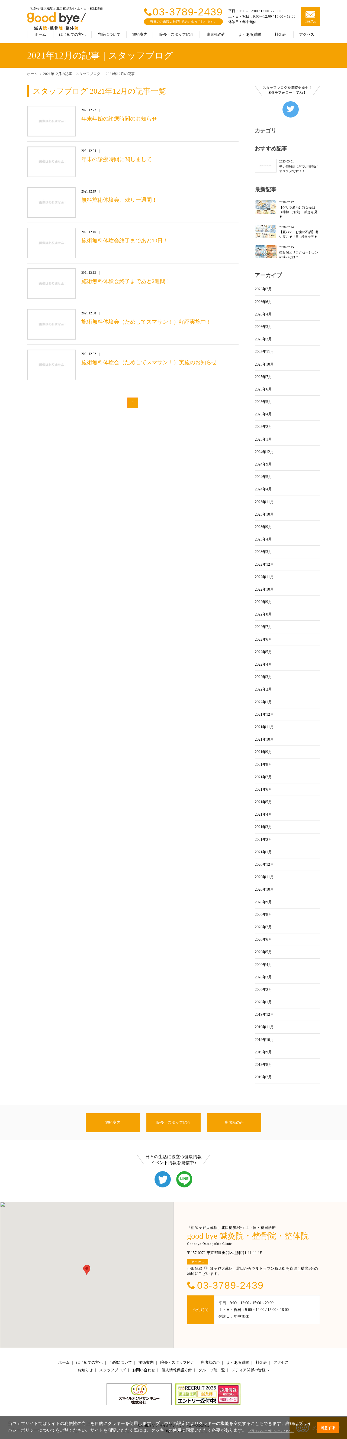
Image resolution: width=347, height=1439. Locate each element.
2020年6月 (263, 939)
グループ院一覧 (211, 1370)
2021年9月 (263, 752)
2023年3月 (263, 552)
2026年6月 (263, 302)
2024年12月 (264, 452)
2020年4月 (263, 965)
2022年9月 (263, 602)
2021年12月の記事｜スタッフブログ (71, 74)
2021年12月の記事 (120, 74)
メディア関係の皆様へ (250, 1370)
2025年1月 (263, 439)
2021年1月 (263, 852)
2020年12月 (264, 864)
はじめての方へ (72, 34)
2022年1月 (263, 702)
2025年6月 (263, 389)
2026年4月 (263, 314)
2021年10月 (264, 739)
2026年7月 (263, 289)
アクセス (306, 34)
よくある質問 (249, 34)
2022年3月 (263, 677)
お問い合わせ (143, 1370)
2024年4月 (263, 489)
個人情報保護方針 (177, 1370)
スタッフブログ (112, 1370)
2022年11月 (264, 577)
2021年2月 (263, 840)
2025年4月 (263, 414)
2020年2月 (263, 990)
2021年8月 (263, 765)
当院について (109, 34)
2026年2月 (263, 339)
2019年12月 (264, 1014)
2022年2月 (263, 689)
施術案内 (139, 34)
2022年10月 (264, 589)
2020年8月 (263, 915)
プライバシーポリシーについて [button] (271, 1431)
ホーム (40, 34)
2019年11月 (264, 1027)
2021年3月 (263, 827)
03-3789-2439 (188, 12)
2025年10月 (264, 364)
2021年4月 (263, 814)
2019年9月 (263, 1052)
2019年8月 (263, 1065)
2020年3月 (263, 977)
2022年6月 (263, 639)
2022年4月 (263, 664)
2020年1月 (263, 1002)
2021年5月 (263, 802)
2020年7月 (263, 927)
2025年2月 (263, 427)
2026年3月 (263, 327)
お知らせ (85, 1370)
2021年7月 (263, 777)
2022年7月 (263, 627)
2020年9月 (263, 902)
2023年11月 (264, 502)
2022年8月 (263, 614)
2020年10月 (264, 889)
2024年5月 (263, 477)
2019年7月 (263, 1077)
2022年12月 (264, 564)
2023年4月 (263, 539)
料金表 (280, 34)
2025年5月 (263, 402)
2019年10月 (264, 1040)
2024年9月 (263, 464)
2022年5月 (263, 652)
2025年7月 (263, 377)
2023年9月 (263, 527)
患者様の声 (216, 34)
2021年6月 (263, 789)
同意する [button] (328, 1427)
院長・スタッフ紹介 (176, 34)
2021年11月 (264, 727)
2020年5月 (263, 952)
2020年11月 (264, 877)
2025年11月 (264, 352)
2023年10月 (264, 514)
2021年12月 (264, 714)
